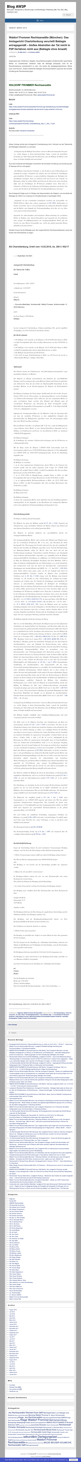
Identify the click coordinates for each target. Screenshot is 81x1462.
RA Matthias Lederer (15, 1253)
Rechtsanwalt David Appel (34, 1427)
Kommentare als (15, 1389)
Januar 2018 (12, 1324)
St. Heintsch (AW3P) (34, 52)
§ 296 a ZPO (32, 817)
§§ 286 (33, 827)
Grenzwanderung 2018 (15, 1098)
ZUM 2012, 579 (37, 599)
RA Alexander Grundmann (16, 1205)
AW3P (57, 1413)
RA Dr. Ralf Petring (14, 1226)
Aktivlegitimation (49, 1412)
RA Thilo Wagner (14, 1263)
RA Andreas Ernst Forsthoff (17, 1207)
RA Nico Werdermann (15, 1255)
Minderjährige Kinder (23, 1422)
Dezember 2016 (13, 1351)
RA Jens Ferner (13, 1234)
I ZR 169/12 (47, 639)
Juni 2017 (12, 1339)
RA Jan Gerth (13, 1232)
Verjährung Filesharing (21, 1440)
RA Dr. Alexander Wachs (16, 1220)
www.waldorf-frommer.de (46, 95)
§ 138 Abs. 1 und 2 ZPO (47, 662)
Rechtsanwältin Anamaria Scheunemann (21, 1432)
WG (26, 1443)
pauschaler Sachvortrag (25, 1425)
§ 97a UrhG (50, 778)
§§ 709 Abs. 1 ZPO (39, 834)
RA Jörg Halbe (13, 1241)
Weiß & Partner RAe (15, 1299)
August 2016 (13, 1360)
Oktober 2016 (13, 1355)
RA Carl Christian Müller (16, 1211)
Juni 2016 (12, 1364)
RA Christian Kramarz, (15, 1213)
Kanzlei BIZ (12, 1201)
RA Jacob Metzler (14, 1230)
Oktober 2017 (13, 1330)
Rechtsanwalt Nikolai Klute (45, 1429)
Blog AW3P (16, 6)
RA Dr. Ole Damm (14, 1224)
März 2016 (12, 1370)
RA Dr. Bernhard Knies (15, 1222)
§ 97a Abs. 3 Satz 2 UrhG (52, 797)
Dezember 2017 (13, 1326)
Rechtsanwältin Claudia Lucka (59, 1432)
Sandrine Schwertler (27, 131)
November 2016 (13, 1353)
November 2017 (13, 1328)
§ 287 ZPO (51, 203)
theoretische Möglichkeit (63, 1437)
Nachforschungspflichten (38, 1422)
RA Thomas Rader (14, 1265)
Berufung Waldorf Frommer (38, 1415)
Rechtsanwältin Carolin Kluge (41, 1432)
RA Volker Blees (14, 1270)
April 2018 (12, 1318)
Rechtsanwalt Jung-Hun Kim (24, 1430)
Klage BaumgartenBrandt (49, 1417)
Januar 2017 (12, 1349)
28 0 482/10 (21, 604)
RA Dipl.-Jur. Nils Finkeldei (17, 1218)
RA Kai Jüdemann (14, 1243)
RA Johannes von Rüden (16, 1238)
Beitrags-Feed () (15, 1387)
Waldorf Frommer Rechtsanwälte (33, 1013)
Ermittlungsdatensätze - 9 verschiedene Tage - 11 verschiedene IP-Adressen (47, 1014)
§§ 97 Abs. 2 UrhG (51, 523)
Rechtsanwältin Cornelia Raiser (16, 1434)
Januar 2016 (12, 1374)
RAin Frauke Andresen (15, 1278)
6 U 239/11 (27, 599)
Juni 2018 (12, 1314)
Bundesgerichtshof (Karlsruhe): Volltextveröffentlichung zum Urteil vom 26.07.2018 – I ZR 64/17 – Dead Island (40, 1044)
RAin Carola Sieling (14, 1274)
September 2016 (14, 1358)
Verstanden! (73, 1460)
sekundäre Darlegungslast (40, 1436)
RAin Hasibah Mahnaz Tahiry (17, 1280)
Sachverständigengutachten (15, 1437)
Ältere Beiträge (12, 1025)
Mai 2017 (12, 1341)
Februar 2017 (13, 1347)
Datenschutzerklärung (54, 1454)
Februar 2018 (13, 1322)
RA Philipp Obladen (15, 1257)
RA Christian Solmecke (16, 1215)
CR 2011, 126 (40, 601)
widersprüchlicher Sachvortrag (35, 1443)
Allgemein (20, 1013)
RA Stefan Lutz (13, 1261)
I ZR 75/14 (64, 688)
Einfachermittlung (13, 1417)
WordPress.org (13, 1391)
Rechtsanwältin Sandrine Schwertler (51, 1016)
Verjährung (11, 1440)
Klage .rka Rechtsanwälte (30, 1417)
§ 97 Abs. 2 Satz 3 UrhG (37, 724)
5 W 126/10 (31, 601)
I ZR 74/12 (38, 636)
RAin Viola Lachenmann (16, 1288)
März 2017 (12, 1345)
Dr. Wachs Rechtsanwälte (57, 1415)
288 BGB (39, 827)
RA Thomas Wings (14, 1268)
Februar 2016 (13, 1372)
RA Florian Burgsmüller (16, 1228)
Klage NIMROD (62, 1417)
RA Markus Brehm (14, 1249)
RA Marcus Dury (14, 1247)
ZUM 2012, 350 (32, 604)
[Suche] (63, 15)
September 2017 (14, 1333)
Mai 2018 (12, 1316)
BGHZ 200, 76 (56, 639)
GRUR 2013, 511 (48, 636)
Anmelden (12, 1385)
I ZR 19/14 (63, 568)
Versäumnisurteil (31, 1440)
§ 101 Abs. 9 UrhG (32, 576)
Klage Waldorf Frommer (22, 1016)
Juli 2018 (12, 1312)
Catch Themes (46, 1456)
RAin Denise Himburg (15, 1276)
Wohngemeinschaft (32, 1445)
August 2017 (13, 1335)
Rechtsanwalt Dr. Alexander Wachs (53, 1427)
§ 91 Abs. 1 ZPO (44, 831)
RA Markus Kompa (14, 1251)
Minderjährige (12, 1422)
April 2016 (12, 1368)
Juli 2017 (12, 1337)
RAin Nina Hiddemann (15, 1286)
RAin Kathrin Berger (15, 1284)
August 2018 (13, 1310)
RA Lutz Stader (13, 1245)
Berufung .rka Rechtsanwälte (20, 1415)
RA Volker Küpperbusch (16, 1272)
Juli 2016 (12, 1362)
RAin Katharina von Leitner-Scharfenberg (21, 1282)
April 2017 (12, 1343)
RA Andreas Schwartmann (16, 1209)
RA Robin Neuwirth (14, 1259)
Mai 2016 (12, 1366)
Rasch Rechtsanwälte (15, 1291)
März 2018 (12, 1320)
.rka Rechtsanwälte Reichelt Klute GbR (25, 1412)
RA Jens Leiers (13, 1236)
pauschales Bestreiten (38, 1425)
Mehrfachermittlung (35, 1016)
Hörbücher (12, 1016)
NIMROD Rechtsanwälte (16, 1203)
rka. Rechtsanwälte (14, 1293)
